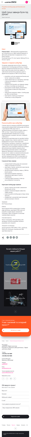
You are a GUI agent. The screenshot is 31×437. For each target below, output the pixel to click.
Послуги (8, 425)
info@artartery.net (6, 368)
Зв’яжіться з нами (15, 330)
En (27, 425)
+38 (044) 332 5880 (7, 353)
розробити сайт (9, 76)
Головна (3, 425)
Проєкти (13, 425)
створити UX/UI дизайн (11, 84)
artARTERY (4, 364)
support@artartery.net (7, 372)
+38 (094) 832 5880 (7, 356)
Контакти (23, 425)
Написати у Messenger (7, 360)
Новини (18, 425)
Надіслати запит (15, 416)
